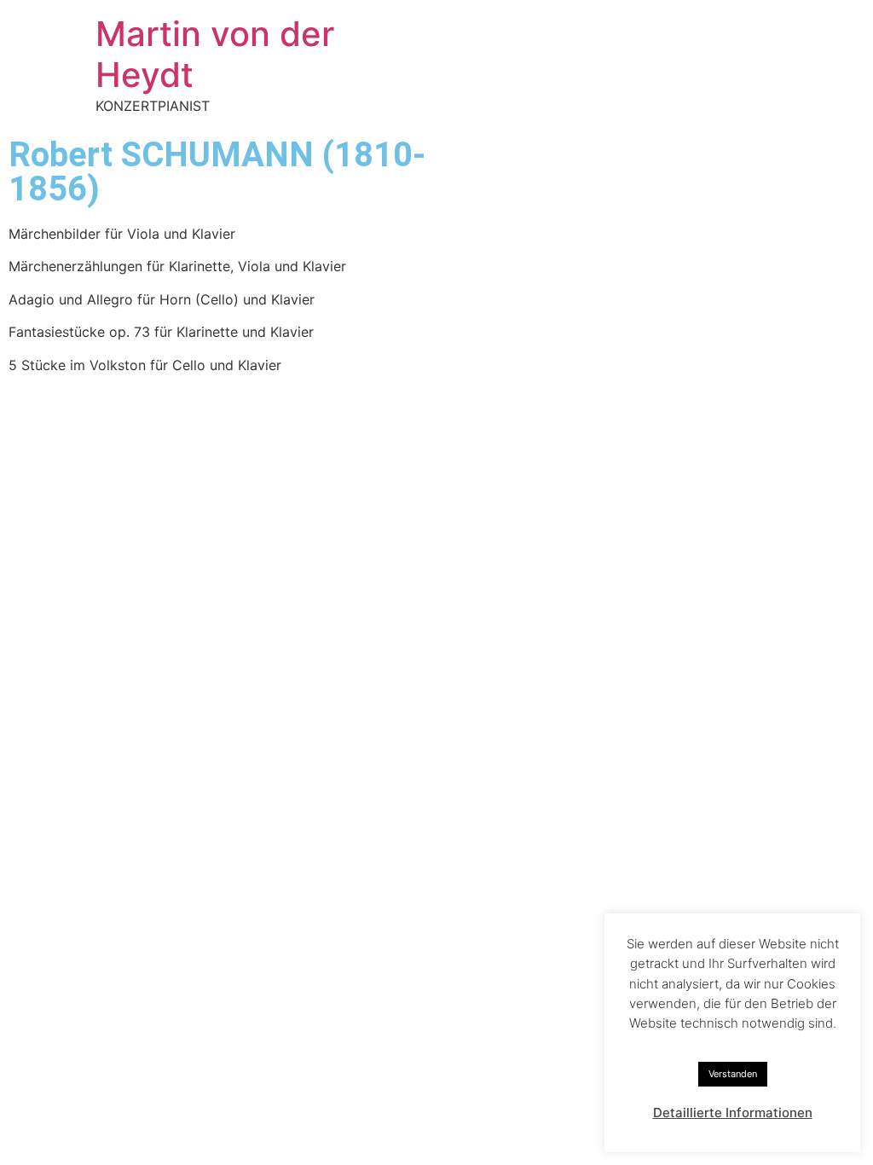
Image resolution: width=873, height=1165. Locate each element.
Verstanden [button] (732, 1074)
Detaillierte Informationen (732, 1112)
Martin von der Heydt (214, 54)
